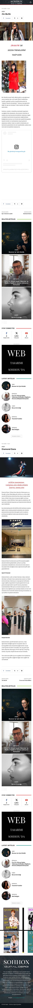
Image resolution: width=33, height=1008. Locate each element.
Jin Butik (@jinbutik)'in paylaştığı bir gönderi (18, 169)
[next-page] (5, 322)
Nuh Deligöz (15, 429)
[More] (22, 18)
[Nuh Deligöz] (6, 429)
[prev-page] (3, 322)
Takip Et (16, 332)
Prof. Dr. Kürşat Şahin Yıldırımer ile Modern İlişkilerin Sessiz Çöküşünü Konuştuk (16, 283)
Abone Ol (26, 332)
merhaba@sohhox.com (19, 997)
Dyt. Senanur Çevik (7, 213)
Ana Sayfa (4, 8)
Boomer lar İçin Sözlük (16, 252)
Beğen (6, 332)
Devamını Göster (16, 436)
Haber (16, 315)
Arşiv (8, 8)
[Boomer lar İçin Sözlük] (16, 238)
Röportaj (16, 279)
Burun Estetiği (16, 317)
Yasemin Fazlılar (17, 418)
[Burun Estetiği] (16, 303)
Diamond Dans (27, 213)
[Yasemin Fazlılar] (6, 418)
